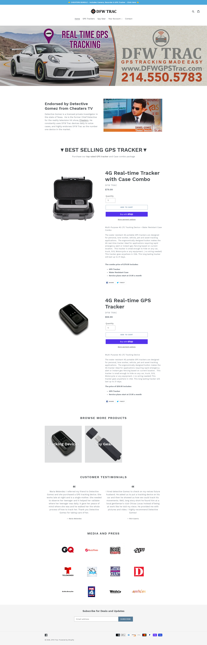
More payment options (127, 219)
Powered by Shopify (66, 640)
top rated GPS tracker (97, 156)
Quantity (110, 196)
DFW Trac (54, 640)
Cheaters (83, 120)
